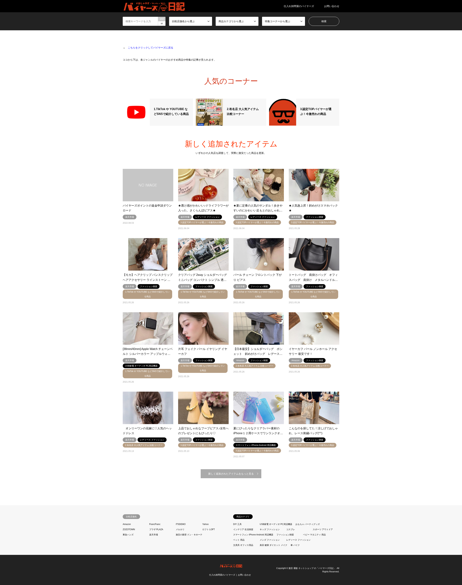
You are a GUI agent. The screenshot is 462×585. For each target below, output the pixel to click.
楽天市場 (153, 534)
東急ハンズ (128, 534)
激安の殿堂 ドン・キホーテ (189, 534)
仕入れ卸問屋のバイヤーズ (299, 6)
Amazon (127, 524)
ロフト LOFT (208, 529)
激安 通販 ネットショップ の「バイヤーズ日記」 (312, 568)
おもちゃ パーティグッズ (307, 524)
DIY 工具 (237, 524)
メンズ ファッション (270, 540)
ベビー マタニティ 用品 (314, 534)
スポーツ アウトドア (323, 529)
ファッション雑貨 (285, 534)
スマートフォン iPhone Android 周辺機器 (253, 534)
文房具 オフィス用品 (243, 545)
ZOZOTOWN (129, 529)
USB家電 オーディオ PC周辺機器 (276, 524)
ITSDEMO (181, 524)
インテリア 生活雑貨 (243, 529)
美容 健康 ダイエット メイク (273, 545)
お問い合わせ (331, 6)
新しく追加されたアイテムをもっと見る (231, 473)
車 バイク (295, 545)
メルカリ (180, 529)
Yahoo (205, 524)
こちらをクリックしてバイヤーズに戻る (150, 47)
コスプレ (290, 529)
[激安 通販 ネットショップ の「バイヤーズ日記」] (154, 6)
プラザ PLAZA (156, 529)
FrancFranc (154, 524)
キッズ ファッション (270, 529)
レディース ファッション (298, 540)
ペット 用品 (239, 540)
